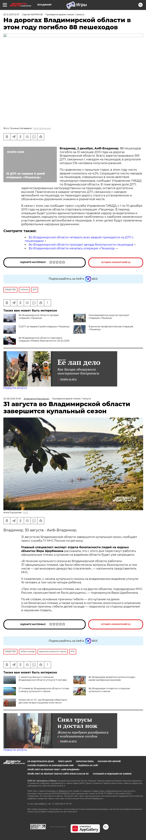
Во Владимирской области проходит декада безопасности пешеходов (81, 244)
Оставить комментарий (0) (116, 262)
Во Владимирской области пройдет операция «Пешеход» (39, 316)
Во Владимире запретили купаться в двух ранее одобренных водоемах (112, 678)
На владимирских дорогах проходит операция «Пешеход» (109, 316)
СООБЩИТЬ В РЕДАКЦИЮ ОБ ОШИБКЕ (112, 774)
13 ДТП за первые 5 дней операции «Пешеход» (44, 326)
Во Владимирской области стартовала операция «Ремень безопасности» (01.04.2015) (44, 339)
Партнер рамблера (58, 827)
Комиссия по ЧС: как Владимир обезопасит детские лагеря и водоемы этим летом (43, 701)
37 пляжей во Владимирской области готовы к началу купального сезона (44, 690)
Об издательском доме (40, 761)
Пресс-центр (65, 761)
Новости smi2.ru (15, 388)
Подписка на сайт (88, 765)
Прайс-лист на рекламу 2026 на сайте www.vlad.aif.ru (58, 774)
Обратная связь (85, 761)
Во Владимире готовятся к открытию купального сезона (109, 690)
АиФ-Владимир (42, 128)
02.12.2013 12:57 (11, 14)
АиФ (25, 512)
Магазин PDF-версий (109, 761)
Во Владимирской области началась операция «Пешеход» (72, 248)
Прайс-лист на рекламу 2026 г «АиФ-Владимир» (53, 769)
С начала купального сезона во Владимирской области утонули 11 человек (43, 678)
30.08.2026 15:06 (12, 398)
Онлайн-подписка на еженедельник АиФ (50, 765)
